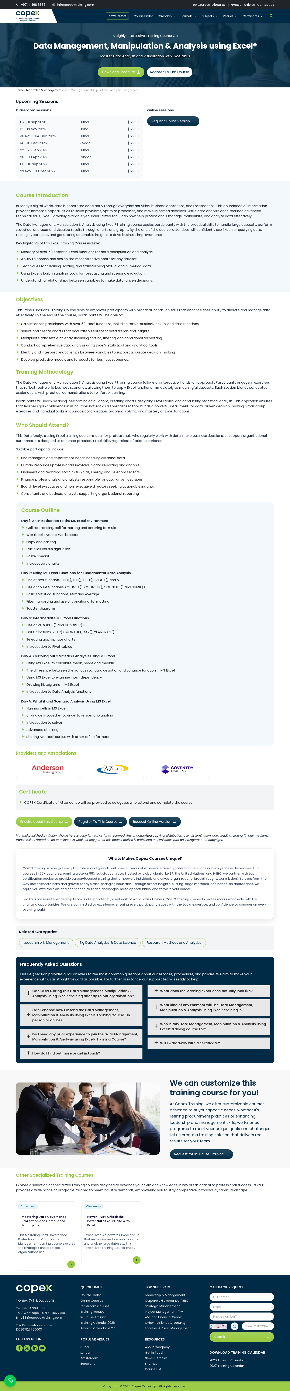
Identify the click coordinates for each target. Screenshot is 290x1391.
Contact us (265, 5)
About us (218, 5)
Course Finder (143, 16)
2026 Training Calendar (227, 1360)
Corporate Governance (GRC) (167, 1300)
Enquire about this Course (41, 821)
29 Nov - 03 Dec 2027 (37, 171)
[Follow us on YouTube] (42, 1348)
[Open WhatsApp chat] (10, 1381)
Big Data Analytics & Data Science (107, 942)
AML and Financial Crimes (164, 1317)
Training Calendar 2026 (97, 1323)
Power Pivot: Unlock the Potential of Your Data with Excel (108, 1221)
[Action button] (234, 1326)
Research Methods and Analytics (174, 942)
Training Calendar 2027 (97, 1328)
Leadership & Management (43, 90)
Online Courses (91, 1300)
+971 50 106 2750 (52, 1313)
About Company (157, 1347)
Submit (219, 1336)
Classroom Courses (94, 1306)
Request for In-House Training (199, 1154)
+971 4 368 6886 (33, 5)
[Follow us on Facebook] (19, 1348)
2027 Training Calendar (227, 1366)
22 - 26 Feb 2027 (34, 150)
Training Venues (92, 1312)
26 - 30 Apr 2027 (34, 157)
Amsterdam (89, 1358)
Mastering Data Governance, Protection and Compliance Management (44, 1221)
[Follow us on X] (27, 1348)
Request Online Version (170, 121)
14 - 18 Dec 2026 (33, 143)
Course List (153, 1369)
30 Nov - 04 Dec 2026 (38, 136)
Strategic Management (162, 1306)
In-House (234, 5)
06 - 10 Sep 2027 (33, 164)
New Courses (118, 16)
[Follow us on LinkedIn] (34, 1348)
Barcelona (87, 1364)
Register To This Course (169, 72)
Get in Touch (154, 1352)
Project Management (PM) (165, 1312)
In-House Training (93, 1317)
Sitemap (151, 1364)
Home (20, 90)
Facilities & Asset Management (168, 1328)
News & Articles (156, 1358)
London (85, 1352)
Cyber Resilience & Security (165, 1323)
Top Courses (200, 5)
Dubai (84, 1347)
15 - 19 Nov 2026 (33, 129)
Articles (249, 5)
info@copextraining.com (75, 5)
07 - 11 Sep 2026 (33, 122)
